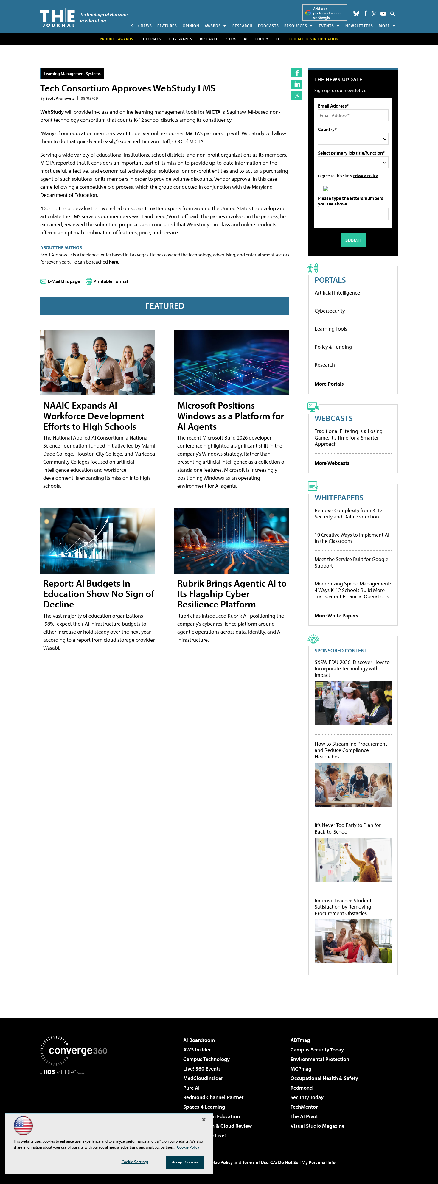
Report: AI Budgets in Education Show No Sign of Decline (98, 593)
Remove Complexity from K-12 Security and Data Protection (349, 513)
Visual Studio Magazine (317, 1125)
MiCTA (213, 111)
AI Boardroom (199, 1040)
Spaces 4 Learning (204, 1106)
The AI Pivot (304, 1116)
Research (242, 25)
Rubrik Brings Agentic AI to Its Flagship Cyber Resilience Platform (232, 593)
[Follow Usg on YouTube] (383, 14)
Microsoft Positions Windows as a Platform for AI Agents (230, 415)
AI (246, 39)
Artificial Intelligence (337, 292)
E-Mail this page (64, 281)
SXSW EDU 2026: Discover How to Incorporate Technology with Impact (352, 668)
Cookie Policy (219, 1162)
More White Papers (336, 615)
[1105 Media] (76, 1105)
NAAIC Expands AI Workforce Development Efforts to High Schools (93, 415)
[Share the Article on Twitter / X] (297, 95)
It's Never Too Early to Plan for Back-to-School (348, 828)
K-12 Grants (180, 39)
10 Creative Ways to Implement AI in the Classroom (352, 538)
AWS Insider (197, 1049)
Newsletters (359, 25)
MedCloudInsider (203, 1078)
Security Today (307, 1097)
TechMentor (304, 1106)
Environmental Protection (320, 1059)
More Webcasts (332, 462)
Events (326, 25)
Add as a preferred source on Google (327, 13)
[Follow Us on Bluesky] (356, 14)
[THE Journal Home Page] (84, 17)
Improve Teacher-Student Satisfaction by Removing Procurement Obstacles (343, 907)
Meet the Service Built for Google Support (351, 562)
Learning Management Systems (72, 73)
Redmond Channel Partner (213, 1097)
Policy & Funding (333, 346)
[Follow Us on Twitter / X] (374, 13)
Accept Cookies (185, 1162)
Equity (261, 39)
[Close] (203, 1119)
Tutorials (151, 39)
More (384, 25)
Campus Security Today (317, 1049)
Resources (295, 25)
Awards (213, 25)
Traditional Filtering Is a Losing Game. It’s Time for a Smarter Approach (349, 437)
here (113, 262)
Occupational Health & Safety (324, 1078)
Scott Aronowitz (60, 98)
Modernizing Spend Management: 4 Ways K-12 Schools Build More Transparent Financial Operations (353, 590)
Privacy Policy (365, 175)
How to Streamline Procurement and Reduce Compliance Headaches (351, 750)
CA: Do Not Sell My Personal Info (303, 1162)
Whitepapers (339, 497)
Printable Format (111, 281)
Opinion (191, 25)
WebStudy (52, 111)
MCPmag (301, 1068)
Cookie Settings (135, 1161)
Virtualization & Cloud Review (217, 1125)
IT (277, 39)
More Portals (329, 383)
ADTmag (300, 1040)
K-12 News (141, 25)
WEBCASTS (334, 418)
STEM (231, 39)
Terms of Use (255, 1162)
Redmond (302, 1087)
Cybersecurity (330, 310)
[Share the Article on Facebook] (297, 73)
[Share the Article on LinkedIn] (297, 84)
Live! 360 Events (202, 1068)
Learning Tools (331, 328)
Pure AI (191, 1087)
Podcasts (268, 25)
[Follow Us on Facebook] (365, 13)
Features (167, 25)
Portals (330, 279)
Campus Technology (206, 1059)
